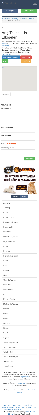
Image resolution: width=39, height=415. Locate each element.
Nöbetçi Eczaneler (8, 407)
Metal (5, 313)
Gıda (5, 275)
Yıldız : (4, 143)
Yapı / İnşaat (8, 366)
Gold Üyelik (28, 405)
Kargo (5, 294)
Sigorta (6, 337)
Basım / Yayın (8, 217)
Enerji (5, 265)
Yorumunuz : (6, 108)
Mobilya (6, 318)
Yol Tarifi (26, 61)
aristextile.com (6, 54)
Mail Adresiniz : (7, 135)
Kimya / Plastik (9, 299)
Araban (31, 18)
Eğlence (6, 251)
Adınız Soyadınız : (8, 127)
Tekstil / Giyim (8, 352)
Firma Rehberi (17, 405)
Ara (5, 61)
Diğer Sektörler (9, 241)
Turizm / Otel (8, 361)
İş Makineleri (8, 289)
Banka (5, 212)
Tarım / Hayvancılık (10, 342)
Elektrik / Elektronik (10, 256)
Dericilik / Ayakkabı (10, 236)
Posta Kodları (20, 407)
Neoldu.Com (32, 407)
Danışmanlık (8, 227)
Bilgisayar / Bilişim (10, 222)
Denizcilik (7, 231)
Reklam (6, 328)
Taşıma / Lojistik (9, 347)
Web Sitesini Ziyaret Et (11, 57)
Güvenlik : (7, 148)
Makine (6, 308)
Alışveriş (15, 18)
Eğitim (5, 246)
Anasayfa (10, 10)
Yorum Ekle (29, 158)
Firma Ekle (29, 10)
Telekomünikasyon (10, 356)
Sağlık (5, 332)
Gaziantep (23, 18)
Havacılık (7, 284)
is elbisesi (5, 94)
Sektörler (15, 196)
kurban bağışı (22, 383)
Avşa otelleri (24, 377)
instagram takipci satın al (12, 409)
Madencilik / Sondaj (11, 304)
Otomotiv (6, 323)
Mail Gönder (26, 57)
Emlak (5, 260)
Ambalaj (6, 207)
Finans (6, 270)
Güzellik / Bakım (9, 280)
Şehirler (24, 196)
